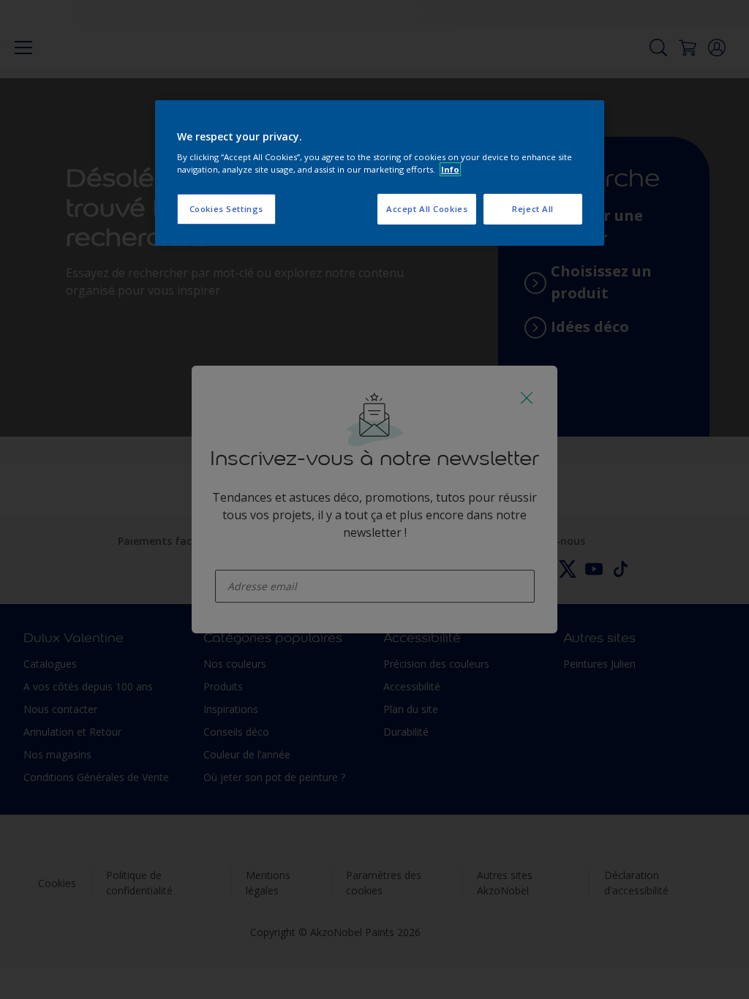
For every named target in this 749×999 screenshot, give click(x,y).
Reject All (533, 208)
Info (450, 169)
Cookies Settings (226, 208)
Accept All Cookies (426, 208)
